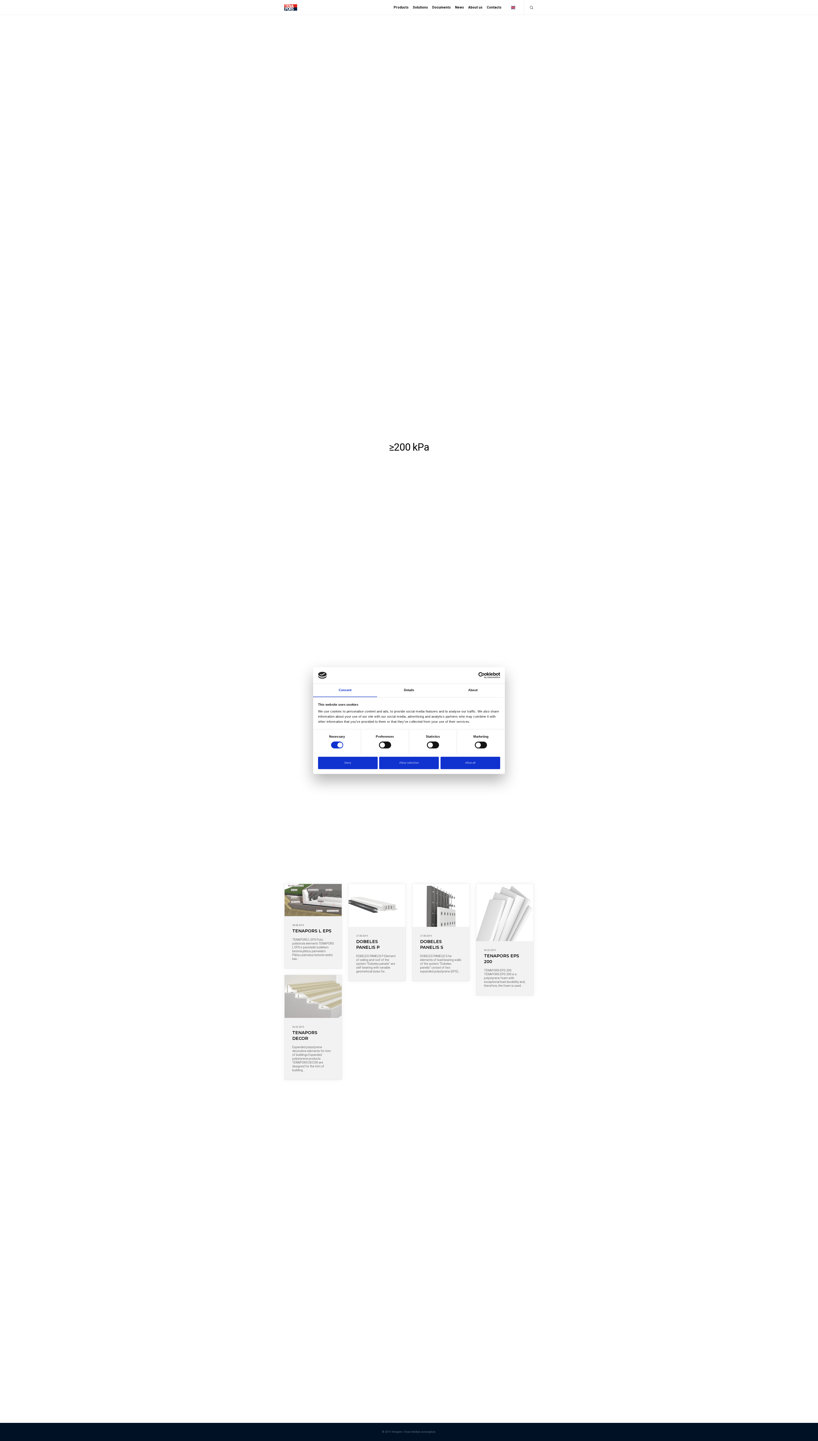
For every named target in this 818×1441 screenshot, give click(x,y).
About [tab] (473, 690)
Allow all (470, 762)
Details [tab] (409, 690)
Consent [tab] (345, 690)
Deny (347, 762)
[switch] (385, 745)
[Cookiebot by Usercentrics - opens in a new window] (481, 675)
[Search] (529, 7)
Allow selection (409, 762)
